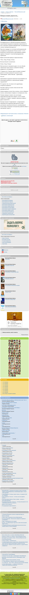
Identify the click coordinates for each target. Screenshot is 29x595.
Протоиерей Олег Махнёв (7, 201)
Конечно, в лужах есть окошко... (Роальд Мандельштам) (14, 536)
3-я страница (5, 384)
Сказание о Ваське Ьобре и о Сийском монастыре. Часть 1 (14, 400)
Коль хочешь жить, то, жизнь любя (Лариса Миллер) (13, 534)
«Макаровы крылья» (9, 278)
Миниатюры (4, 21)
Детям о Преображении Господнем (9, 402)
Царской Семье (5, 415)
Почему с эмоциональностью (8, 475)
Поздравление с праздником (8, 480)
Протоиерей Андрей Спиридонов (9, 208)
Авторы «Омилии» (9, 11)
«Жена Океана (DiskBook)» (10, 306)
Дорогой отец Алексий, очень (8, 455)
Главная (2, 11)
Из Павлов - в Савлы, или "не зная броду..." (11, 407)
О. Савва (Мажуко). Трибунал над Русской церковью (13, 561)
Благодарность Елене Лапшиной (9, 450)
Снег (3, 435)
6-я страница (5, 389)
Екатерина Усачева (6, 239)
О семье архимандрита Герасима (9, 473)
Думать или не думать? (7, 504)
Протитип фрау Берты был (8, 463)
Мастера (4, 410)
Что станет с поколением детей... (9, 405)
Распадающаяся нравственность (9, 505)
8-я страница (5, 392)
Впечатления (5, 470)
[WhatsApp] (19, 594)
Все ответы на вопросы (7, 196)
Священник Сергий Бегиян (7, 213)
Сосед (3, 422)
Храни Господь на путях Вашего (9, 460)
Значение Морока (6, 457)
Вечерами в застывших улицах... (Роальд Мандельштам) (14, 537)
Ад (2, 425)
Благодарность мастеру (7, 452)
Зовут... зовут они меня (7, 417)
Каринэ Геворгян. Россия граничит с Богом (11, 559)
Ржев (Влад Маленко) (6, 539)
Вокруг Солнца (5, 412)
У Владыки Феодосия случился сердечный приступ (13, 514)
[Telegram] (15, 594)
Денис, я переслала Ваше (7, 447)
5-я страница (5, 387)
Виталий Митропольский (20, 11)
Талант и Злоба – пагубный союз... (9, 540)
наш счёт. (14, 165)
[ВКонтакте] (11, 594)
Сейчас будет (5, 465)
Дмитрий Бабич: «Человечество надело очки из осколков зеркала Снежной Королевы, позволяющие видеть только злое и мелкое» (14, 491)
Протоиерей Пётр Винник (7, 200)
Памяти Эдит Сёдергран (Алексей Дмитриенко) (12, 517)
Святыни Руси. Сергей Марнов (8, 554)
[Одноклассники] (13, 594)
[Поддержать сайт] (14, 141)
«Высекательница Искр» (10, 299)
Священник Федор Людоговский (9, 203)
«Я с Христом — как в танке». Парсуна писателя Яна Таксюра (15, 562)
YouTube (5, 252)
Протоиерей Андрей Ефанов (8, 206)
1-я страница (5, 382)
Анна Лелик (4, 243)
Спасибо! (4, 445)
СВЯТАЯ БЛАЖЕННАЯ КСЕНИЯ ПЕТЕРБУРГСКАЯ (12, 478)
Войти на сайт (14, 190)
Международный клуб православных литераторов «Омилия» (15, 113)
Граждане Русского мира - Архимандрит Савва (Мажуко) (14, 555)
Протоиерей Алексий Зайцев (8, 207)
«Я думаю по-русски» (9, 265)
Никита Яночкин (5, 238)
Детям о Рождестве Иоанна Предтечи (10, 427)
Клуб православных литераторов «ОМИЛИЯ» (15, 578)
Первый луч (4, 420)
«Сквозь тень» (8, 292)
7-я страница (5, 390)
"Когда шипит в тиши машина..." (8, 433)
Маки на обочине (5, 515)
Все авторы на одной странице (9, 393)
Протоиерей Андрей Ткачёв (8, 210)
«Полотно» (7, 259)
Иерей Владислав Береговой (8, 214)
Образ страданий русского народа (9, 521)
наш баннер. (24, 166)
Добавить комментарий (7, 115)
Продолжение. (5, 468)
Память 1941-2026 (6, 430)
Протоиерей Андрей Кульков (8, 204)
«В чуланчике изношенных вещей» (12, 285)
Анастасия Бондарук (6, 242)
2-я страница (5, 383)
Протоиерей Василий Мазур (8, 211)
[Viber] (17, 594)
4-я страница (5, 386)
